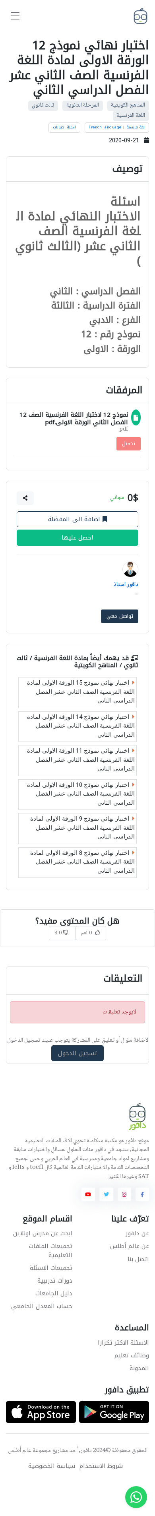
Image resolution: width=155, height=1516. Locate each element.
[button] (25, 498)
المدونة (139, 1368)
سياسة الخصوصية (51, 1466)
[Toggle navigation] (15, 16)
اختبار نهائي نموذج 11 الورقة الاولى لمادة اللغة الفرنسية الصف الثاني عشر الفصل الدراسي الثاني (81, 759)
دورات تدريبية (54, 1280)
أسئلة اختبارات (64, 127)
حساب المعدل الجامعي (41, 1306)
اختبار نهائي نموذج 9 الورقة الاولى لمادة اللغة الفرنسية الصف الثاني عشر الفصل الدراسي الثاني (82, 827)
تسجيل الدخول (77, 1053)
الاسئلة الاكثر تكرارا (123, 1342)
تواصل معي (120, 616)
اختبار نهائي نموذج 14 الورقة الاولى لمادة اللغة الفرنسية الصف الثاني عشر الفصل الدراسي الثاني (81, 725)
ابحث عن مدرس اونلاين (42, 1233)
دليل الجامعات (53, 1293)
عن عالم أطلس (129, 1246)
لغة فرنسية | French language (117, 127)
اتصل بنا (138, 1259)
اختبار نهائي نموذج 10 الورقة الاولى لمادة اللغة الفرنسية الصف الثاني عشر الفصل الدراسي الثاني (81, 793)
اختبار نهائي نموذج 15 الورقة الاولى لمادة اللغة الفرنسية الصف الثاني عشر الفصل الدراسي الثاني (81, 691)
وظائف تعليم (131, 1355)
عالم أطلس (19, 1451)
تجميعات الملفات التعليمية (50, 1250)
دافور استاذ (126, 585)
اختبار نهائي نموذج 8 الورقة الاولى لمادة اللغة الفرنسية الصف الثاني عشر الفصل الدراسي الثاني (82, 861)
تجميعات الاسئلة (51, 1267)
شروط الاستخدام (101, 1466)
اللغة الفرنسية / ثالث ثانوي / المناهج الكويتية (77, 661)
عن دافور (137, 1233)
